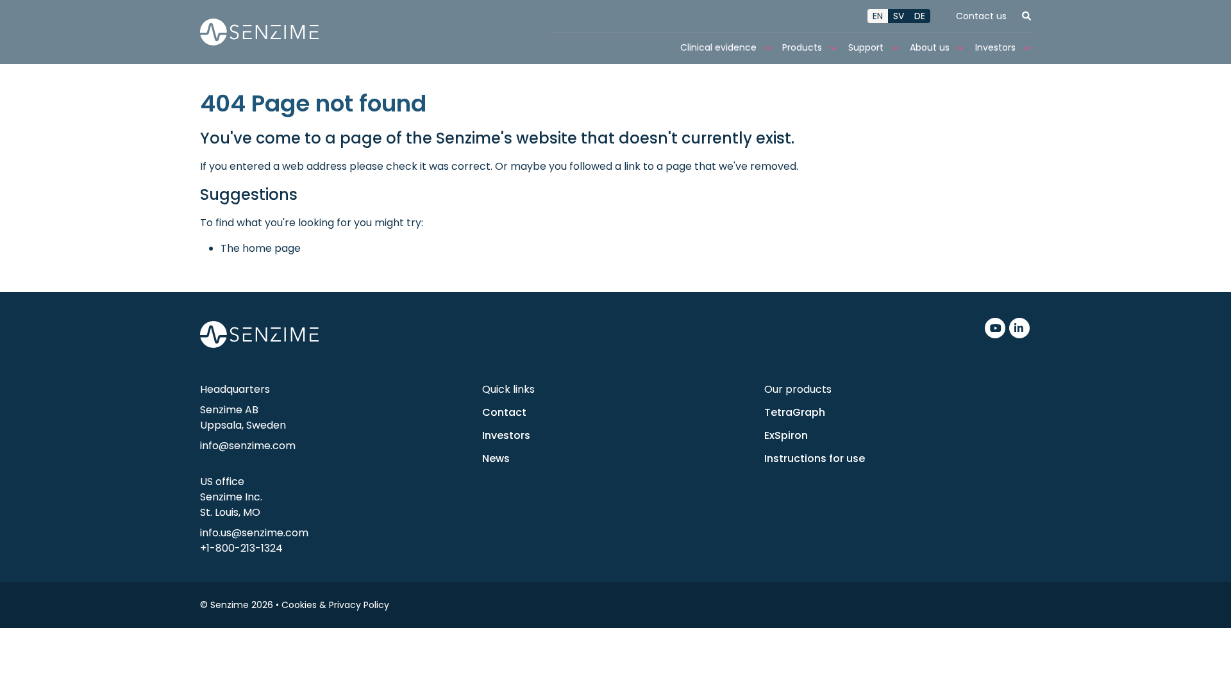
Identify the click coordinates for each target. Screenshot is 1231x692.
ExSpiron (786, 435)
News (496, 458)
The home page (261, 248)
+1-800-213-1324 (241, 548)
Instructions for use (814, 458)
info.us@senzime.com (254, 532)
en (878, 16)
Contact (504, 412)
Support (865, 47)
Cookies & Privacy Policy (335, 604)
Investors (995, 47)
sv (898, 16)
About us (930, 47)
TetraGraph (794, 412)
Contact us (981, 16)
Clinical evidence (718, 47)
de (919, 16)
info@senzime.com (248, 445)
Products (802, 47)
